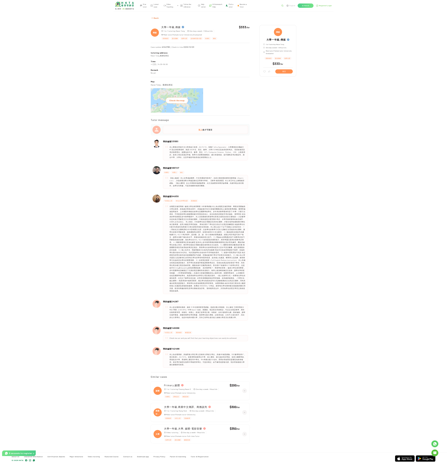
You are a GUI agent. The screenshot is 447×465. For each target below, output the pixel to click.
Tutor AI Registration (200, 457)
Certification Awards (56, 457)
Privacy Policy (159, 457)
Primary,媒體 (172, 385)
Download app (143, 457)
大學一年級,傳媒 (171, 27)
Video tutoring (94, 457)
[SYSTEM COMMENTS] (434, 453)
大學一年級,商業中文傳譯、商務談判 (185, 406)
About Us (15, 457)
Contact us (127, 457)
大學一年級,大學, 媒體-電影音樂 (183, 428)
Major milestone (76, 457)
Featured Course (112, 457)
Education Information (33, 457)
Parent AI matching (178, 457)
